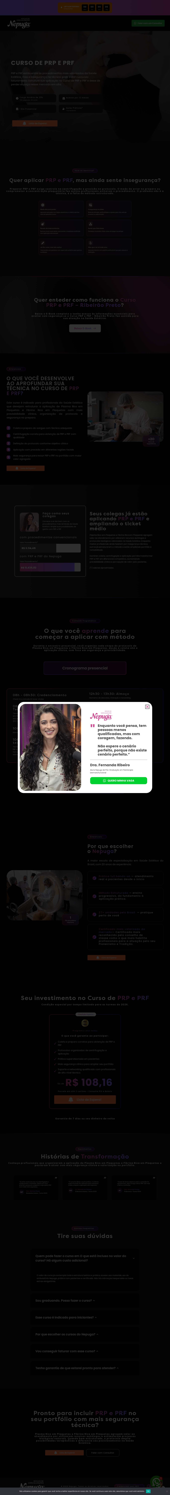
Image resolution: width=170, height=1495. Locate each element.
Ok (148, 1491)
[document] (85, 747)
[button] (147, 707)
